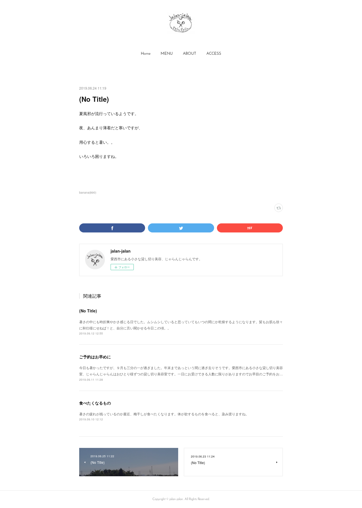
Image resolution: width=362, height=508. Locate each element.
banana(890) (87, 192)
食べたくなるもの (95, 403)
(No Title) (88, 311)
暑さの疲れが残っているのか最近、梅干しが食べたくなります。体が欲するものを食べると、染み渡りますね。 (164, 413)
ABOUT (189, 54)
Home (145, 54)
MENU (167, 54)
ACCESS (213, 54)
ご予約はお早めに (95, 356)
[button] (145, 53)
